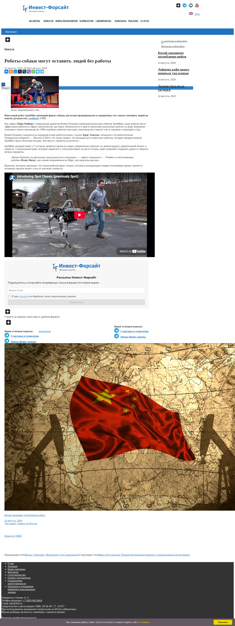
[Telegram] (42, 71)
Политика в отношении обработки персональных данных (21, 589)
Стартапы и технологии (134, 331)
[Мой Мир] (15, 71)
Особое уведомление (19, 577)
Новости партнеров (66, 21)
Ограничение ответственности (17, 582)
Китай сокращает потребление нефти (172, 54)
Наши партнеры (16, 569)
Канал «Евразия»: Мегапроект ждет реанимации (52, 554)
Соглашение (143, 622)
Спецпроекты (103, 21)
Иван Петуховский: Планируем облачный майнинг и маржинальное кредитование (144, 554)
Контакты (120, 21)
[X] (20, 71)
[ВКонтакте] (6, 71)
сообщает (33, 118)
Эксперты (34, 21)
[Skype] (38, 71)
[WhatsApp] (33, 71)
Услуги (144, 21)
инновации (45, 331)
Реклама (133, 21)
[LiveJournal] (24, 71)
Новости (48, 21)
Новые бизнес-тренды (133, 337)
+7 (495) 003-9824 (32, 600)
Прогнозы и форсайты (172, 46)
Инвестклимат (11, 32)
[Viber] (29, 71)
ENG (197, 14)
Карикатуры (87, 21)
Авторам (12, 566)
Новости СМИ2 (13, 536)
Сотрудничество (17, 575)
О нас (11, 563)
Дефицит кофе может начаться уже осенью (173, 71)
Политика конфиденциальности (18, 617)
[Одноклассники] (11, 71)
